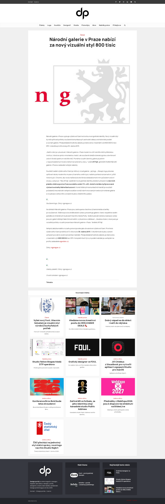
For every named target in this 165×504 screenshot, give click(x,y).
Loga (49, 25)
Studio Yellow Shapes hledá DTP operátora (46, 363)
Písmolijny (86, 25)
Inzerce (36, 2)
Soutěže (57, 25)
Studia (76, 25)
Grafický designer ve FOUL (82, 361)
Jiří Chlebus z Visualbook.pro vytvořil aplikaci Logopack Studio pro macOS (118, 365)
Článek (82, 35)
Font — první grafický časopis (86, 474)
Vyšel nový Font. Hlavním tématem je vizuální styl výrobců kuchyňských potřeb (47, 324)
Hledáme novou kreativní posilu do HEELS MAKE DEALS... (124, 489)
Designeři (67, 25)
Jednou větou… (118, 359)
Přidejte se (117, 25)
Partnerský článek (118, 317)
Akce (94, 25)
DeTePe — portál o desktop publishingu (86, 484)
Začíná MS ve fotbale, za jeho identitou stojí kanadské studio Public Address (82, 405)
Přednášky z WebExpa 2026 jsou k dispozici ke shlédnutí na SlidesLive (118, 404)
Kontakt (30, 2)
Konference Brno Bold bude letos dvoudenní (46, 402)
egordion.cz (64, 241)
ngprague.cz (55, 247)
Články (41, 25)
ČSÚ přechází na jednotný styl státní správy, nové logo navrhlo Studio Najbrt (47, 445)
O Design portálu (41, 491)
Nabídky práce (104, 25)
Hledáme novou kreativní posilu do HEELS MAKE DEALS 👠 (82, 323)
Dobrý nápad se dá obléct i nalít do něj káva (118, 321)
